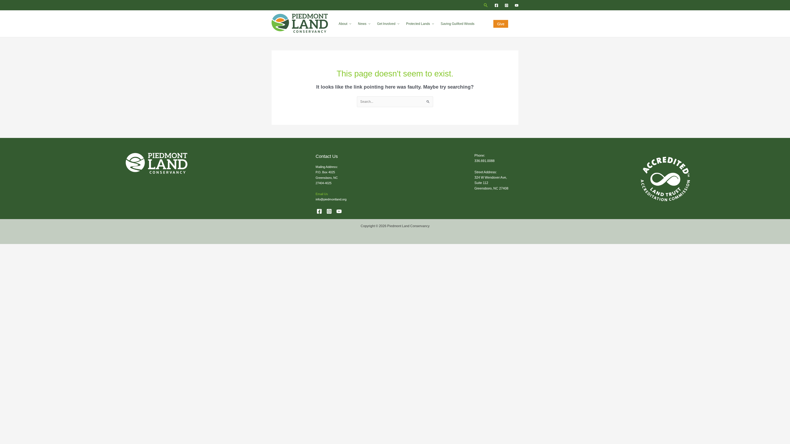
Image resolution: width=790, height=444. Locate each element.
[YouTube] (516, 5)
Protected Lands (418, 23)
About (343, 23)
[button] (485, 5)
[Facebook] (496, 5)
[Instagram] (506, 5)
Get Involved (386, 23)
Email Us (322, 194)
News (362, 23)
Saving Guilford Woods (457, 23)
